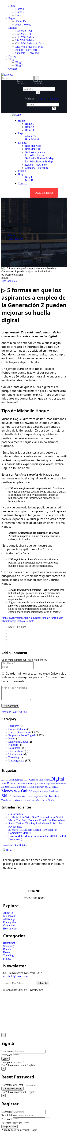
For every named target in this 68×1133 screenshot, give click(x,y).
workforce (37, 800)
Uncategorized (16, 760)
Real (51, 791)
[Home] (16, 114)
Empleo (5, 617)
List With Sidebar (25, 40)
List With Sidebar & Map (29, 46)
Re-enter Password (11, 1122)
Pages (11, 18)
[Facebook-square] (17, 999)
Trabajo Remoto (25, 620)
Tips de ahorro (16, 751)
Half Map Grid (23, 30)
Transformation (7, 800)
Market (48, 787)
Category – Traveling (27, 52)
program (44, 791)
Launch (13, 787)
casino (26, 780)
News (17, 791)
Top (46, 796)
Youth (51, 800)
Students (16, 796)
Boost (11, 780)
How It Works (23, 24)
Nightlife (13, 744)
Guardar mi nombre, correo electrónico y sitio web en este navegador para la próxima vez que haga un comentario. (33, 677)
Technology (33, 797)
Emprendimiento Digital (21, 735)
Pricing (12, 56)
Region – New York (26, 49)
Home (11, 5)
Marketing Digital (18, 741)
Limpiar (45, 617)
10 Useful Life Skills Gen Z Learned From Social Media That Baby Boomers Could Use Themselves (36, 819)
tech (24, 796)
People (36, 791)
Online (27, 790)
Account (4, 780)
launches (21, 786)
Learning (31, 787)
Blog (11, 59)
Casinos (33, 779)
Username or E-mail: (12, 1084)
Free (22, 783)
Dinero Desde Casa (19, 732)
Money (7, 790)
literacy (40, 786)
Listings (12, 27)
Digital (57, 779)
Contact (12, 68)
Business (18, 779)
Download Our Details (14, 845)
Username (7, 1051)
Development (44, 780)
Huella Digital (33, 617)
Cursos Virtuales (17, 729)
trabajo (12, 620)
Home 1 (19, 8)
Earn (3, 783)
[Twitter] (7, 999)
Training (54, 796)
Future (28, 783)
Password (6, 1054)
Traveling (13, 757)
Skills (6, 795)
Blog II (19, 65)
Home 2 (19, 11)
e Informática (15, 814)
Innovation (61, 783)
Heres (53, 784)
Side (56, 791)
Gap (34, 784)
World (44, 800)
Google (47, 784)
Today (40, 796)
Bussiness (13, 725)
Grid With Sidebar (25, 37)
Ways (17, 800)
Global (40, 783)
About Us (20, 21)
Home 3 (19, 15)
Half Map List (23, 34)
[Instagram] (35, 999)
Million (55, 787)
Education (13, 783)
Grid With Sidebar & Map (29, 43)
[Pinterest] (26, 999)
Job (2, 787)
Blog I (18, 62)
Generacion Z (17, 617)
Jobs (7, 787)
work (29, 800)
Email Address (9, 1115)
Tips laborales (16, 238)
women (24, 800)
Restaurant (14, 747)
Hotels (12, 738)
